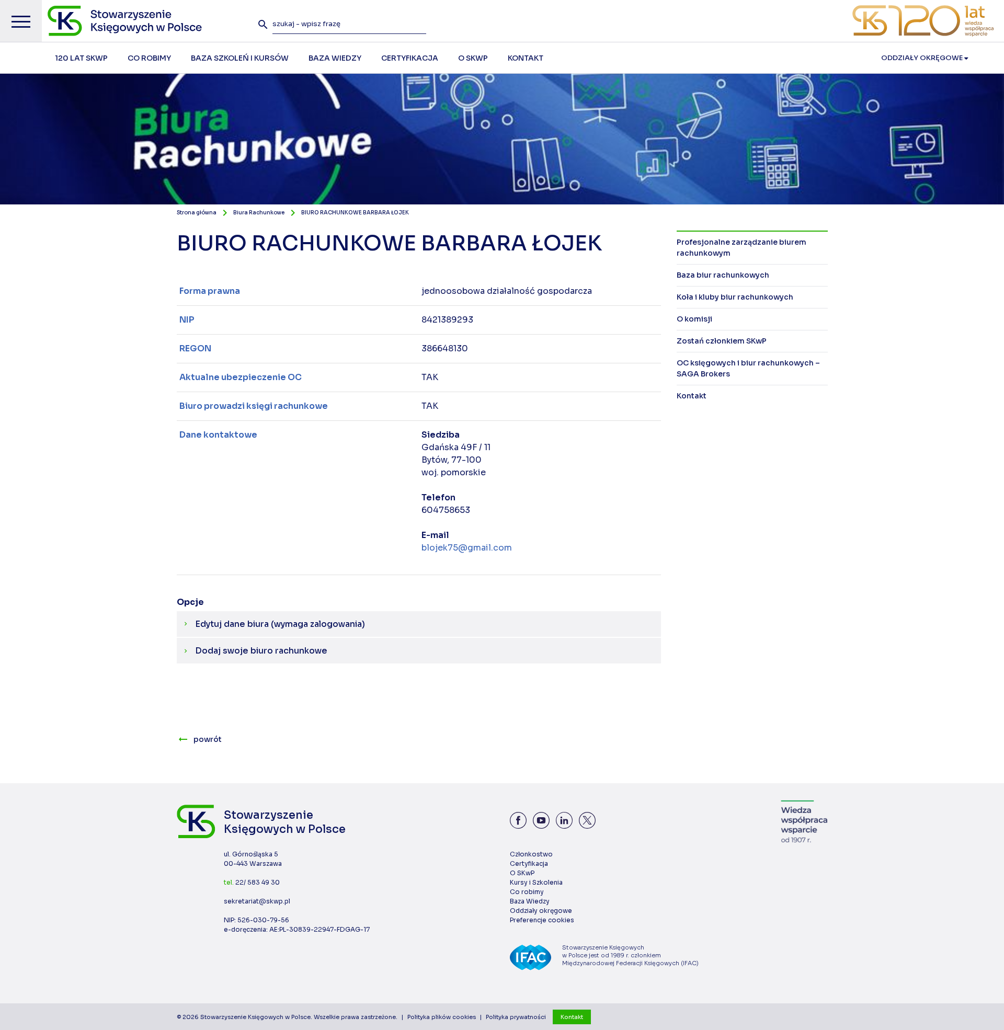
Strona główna (196, 212)
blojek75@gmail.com (466, 547)
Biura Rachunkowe (258, 212)
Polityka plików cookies (441, 1017)
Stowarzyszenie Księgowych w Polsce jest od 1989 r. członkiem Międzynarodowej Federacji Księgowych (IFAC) (630, 955)
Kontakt (572, 1017)
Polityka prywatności (516, 1017)
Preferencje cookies (542, 920)
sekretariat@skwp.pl (257, 901)
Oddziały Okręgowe (922, 57)
